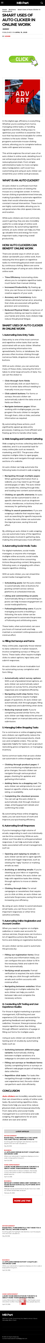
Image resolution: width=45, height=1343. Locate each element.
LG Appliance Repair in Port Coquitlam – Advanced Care (22, 1153)
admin (7, 36)
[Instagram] (6, 1323)
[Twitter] (10, 41)
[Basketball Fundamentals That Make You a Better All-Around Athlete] (22, 1214)
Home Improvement (12, 1165)
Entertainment (10, 1135)
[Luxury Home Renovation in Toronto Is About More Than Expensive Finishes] (22, 1282)
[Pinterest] (15, 41)
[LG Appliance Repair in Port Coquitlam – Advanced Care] (22, 1248)
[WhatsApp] (20, 41)
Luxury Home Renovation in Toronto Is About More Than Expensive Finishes (21, 1167)
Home (4, 9)
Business (12, 9)
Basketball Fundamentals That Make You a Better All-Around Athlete (21, 1138)
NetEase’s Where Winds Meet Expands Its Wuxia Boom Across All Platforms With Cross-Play (22, 1184)
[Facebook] (4, 41)
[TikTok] (10, 1323)
